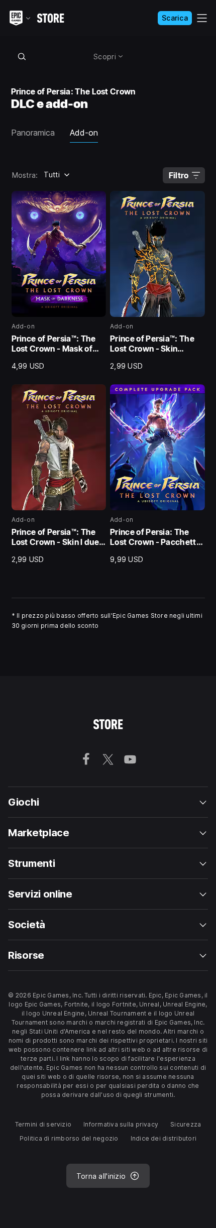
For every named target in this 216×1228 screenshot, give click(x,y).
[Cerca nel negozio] (22, 56)
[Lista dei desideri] (95, 202)
